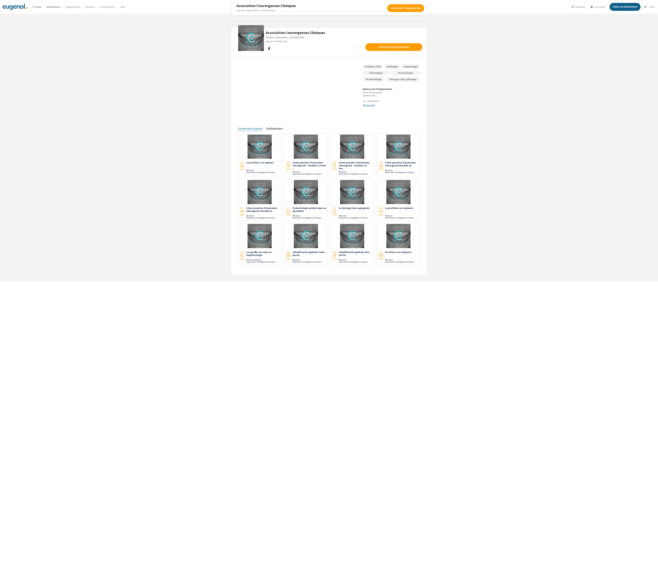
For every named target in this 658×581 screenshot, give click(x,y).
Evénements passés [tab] (250, 129)
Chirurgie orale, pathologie (403, 79)
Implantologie (411, 66)
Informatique (376, 72)
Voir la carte (369, 105)
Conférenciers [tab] (274, 129)
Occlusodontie (405, 72)
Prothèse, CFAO (373, 66)
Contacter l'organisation (393, 47)
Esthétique (392, 66)
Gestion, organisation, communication (285, 37)
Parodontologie (374, 79)
